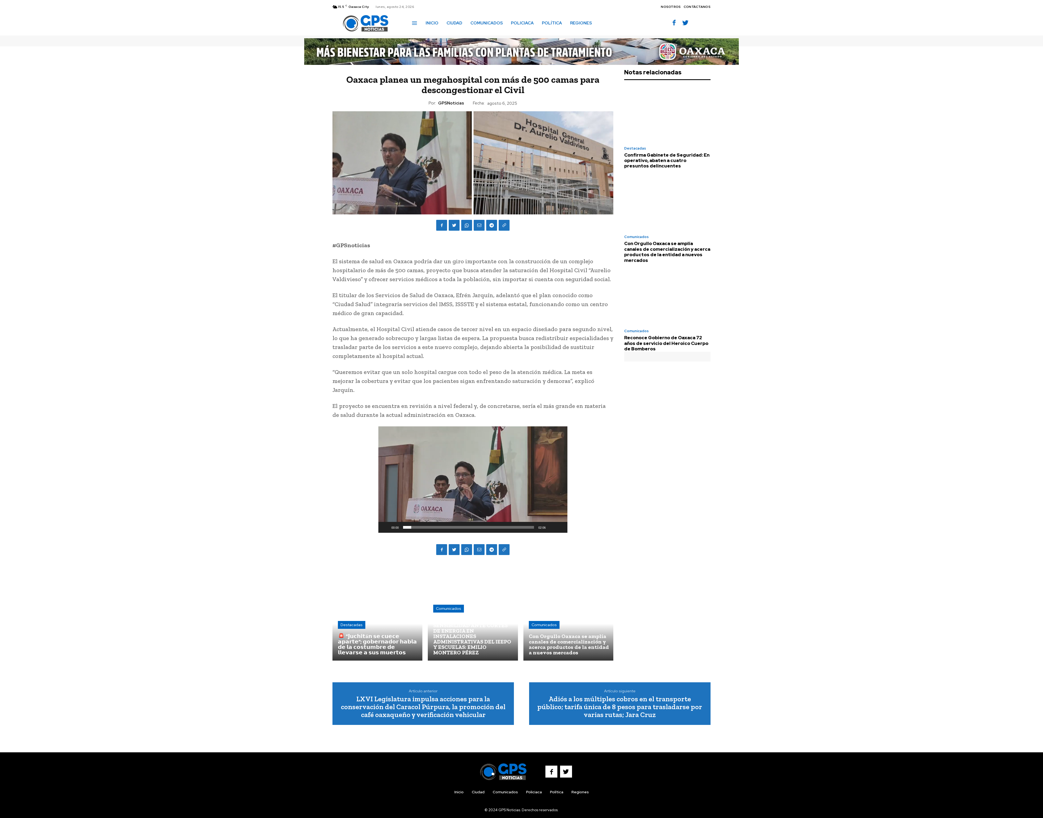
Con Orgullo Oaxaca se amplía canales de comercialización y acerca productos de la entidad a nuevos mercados (667, 251)
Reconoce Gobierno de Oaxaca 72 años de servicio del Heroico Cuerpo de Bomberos (666, 343)
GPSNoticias (451, 103)
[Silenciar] (551, 527)
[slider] (468, 527)
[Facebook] (674, 23)
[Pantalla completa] (560, 527)
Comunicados (448, 608)
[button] (603, 22)
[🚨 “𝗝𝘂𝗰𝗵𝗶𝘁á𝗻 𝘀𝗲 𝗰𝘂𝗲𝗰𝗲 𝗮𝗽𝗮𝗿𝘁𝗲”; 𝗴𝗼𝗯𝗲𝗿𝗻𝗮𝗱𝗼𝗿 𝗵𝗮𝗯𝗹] (377, 615)
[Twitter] (685, 23)
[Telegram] (491, 225)
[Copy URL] (504, 225)
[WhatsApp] (466, 225)
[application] (472, 479)
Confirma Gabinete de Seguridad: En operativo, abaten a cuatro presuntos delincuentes (666, 160)
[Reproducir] (385, 527)
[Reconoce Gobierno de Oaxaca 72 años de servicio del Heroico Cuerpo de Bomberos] (667, 297)
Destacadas (352, 624)
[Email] (479, 225)
